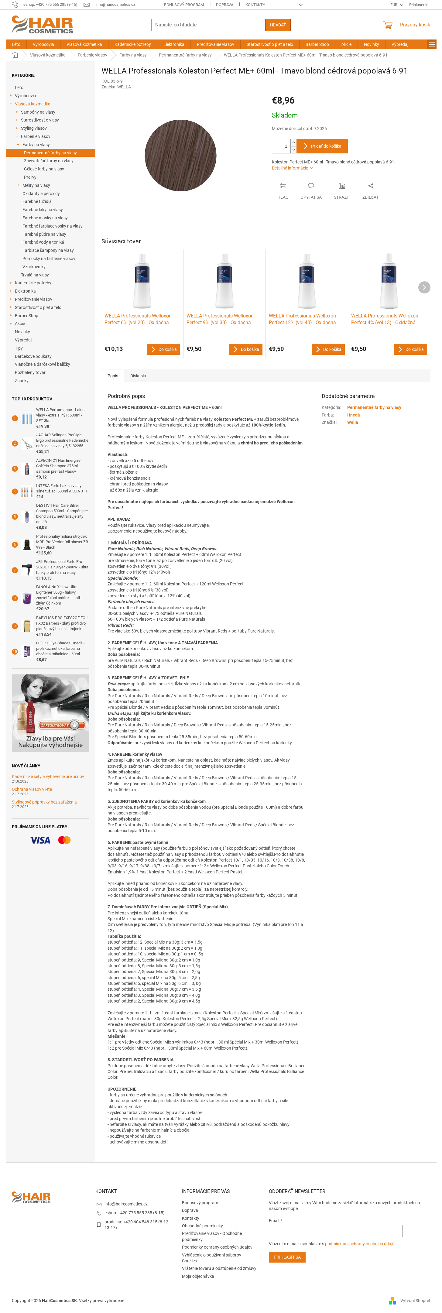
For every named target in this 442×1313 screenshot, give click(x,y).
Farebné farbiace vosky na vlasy (52, 226)
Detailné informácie (290, 168)
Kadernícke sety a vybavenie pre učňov (48, 776)
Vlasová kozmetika (32, 103)
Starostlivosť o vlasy (40, 120)
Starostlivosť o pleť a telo (38, 307)
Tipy (19, 348)
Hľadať (278, 24)
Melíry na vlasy (36, 185)
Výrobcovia (25, 95)
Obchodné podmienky (202, 1225)
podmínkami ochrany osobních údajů (360, 1243)
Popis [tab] (113, 375)
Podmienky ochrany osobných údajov (217, 1247)
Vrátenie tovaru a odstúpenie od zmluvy (219, 1268)
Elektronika (25, 291)
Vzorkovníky (34, 266)
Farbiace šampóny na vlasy (48, 250)
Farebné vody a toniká (43, 242)
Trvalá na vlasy (35, 275)
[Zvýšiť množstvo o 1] (293, 142)
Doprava (224, 4)
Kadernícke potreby (33, 282)
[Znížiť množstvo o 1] (293, 149)
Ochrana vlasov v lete (32, 789)
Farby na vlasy (36, 144)
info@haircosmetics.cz (126, 1204)
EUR (394, 4)
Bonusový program (184, 4)
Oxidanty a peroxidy (41, 193)
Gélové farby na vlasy (44, 168)
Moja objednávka (198, 1276)
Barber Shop (26, 315)
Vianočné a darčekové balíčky (42, 364)
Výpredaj (23, 340)
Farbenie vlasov (35, 136)
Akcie (20, 323)
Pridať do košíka (326, 146)
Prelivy (30, 177)
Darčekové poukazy (33, 356)
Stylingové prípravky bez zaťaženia (44, 802)
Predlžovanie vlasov (33, 299)
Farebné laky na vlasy (42, 209)
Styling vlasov (34, 128)
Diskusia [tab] (138, 375)
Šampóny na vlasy (38, 112)
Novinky (22, 331)
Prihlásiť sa (287, 1257)
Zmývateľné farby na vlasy (49, 160)
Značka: (116, 86)
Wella (352, 422)
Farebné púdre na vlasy (44, 234)
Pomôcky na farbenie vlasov (48, 258)
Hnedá (353, 415)
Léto (19, 87)
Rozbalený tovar (30, 372)
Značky (22, 380)
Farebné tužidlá (37, 201)
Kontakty (255, 4)
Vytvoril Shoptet (415, 1300)
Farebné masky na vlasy (45, 217)
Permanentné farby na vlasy (50, 152)
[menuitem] (16, 44)
